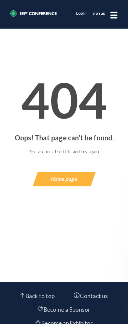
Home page (64, 179)
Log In (81, 13)
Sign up (99, 13)
